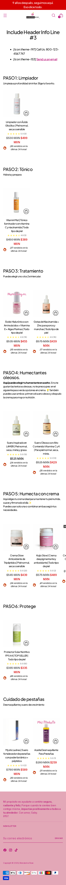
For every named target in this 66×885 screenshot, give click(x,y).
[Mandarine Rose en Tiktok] (16, 850)
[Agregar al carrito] (26, 113)
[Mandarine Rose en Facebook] (5, 850)
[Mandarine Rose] (33, 15)
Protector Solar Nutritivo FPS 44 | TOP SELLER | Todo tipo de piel (17, 655)
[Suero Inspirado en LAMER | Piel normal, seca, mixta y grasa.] (16, 424)
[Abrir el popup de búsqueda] (53, 15)
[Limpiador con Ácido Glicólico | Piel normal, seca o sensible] (16, 103)
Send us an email (46, 59)
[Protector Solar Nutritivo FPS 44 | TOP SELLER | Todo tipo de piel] (16, 634)
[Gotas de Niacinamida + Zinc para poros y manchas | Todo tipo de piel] (46, 303)
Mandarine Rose (26, 863)
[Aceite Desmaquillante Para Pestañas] (46, 732)
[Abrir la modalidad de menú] (5, 15)
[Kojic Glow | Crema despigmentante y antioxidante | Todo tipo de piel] (46, 537)
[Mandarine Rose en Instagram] (11, 850)
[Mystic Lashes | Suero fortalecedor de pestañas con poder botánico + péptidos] (16, 732)
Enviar (59, 838)
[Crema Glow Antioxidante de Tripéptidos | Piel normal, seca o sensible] (16, 537)
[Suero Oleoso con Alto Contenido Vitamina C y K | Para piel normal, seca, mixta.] (46, 424)
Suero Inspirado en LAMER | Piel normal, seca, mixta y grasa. (16, 446)
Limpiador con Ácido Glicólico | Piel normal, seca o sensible (16, 125)
